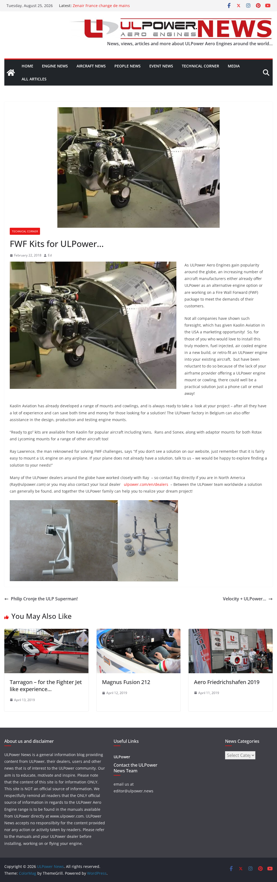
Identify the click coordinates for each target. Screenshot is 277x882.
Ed (50, 255)
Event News (161, 66)
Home (27, 66)
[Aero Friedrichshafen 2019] (231, 633)
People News (127, 66)
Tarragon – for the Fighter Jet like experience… (46, 685)
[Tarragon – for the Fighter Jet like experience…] (46, 633)
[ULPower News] (10, 72)
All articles (34, 79)
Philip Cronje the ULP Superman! (44, 599)
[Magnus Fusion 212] (139, 633)
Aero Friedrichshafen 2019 (226, 682)
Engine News (55, 66)
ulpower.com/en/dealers (147, 484)
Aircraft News (91, 66)
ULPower (122, 756)
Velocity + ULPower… (244, 599)
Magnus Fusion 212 (126, 682)
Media (234, 66)
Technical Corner (200, 66)
